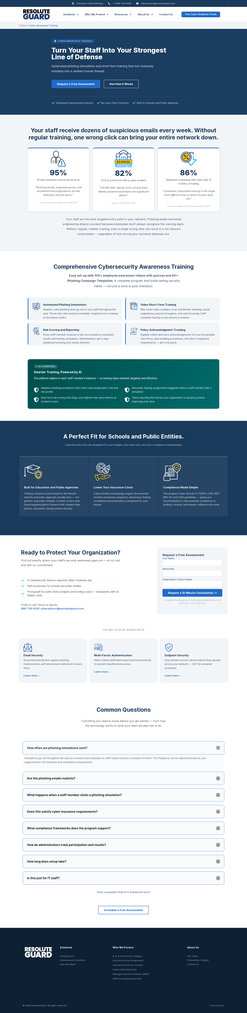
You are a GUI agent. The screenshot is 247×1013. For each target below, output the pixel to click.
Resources (121, 14)
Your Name (168, 558)
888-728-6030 (30, 608)
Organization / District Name (177, 579)
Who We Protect (95, 14)
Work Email (168, 569)
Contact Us (166, 14)
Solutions (69, 14)
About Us (143, 14)
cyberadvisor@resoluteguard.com (62, 608)
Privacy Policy (217, 1005)
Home (22, 25)
